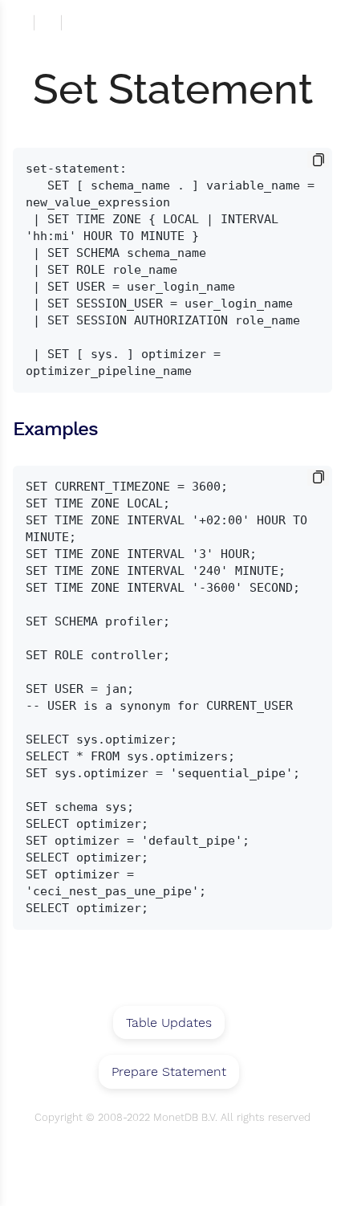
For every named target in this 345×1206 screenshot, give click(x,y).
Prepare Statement (169, 1071)
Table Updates (169, 1022)
